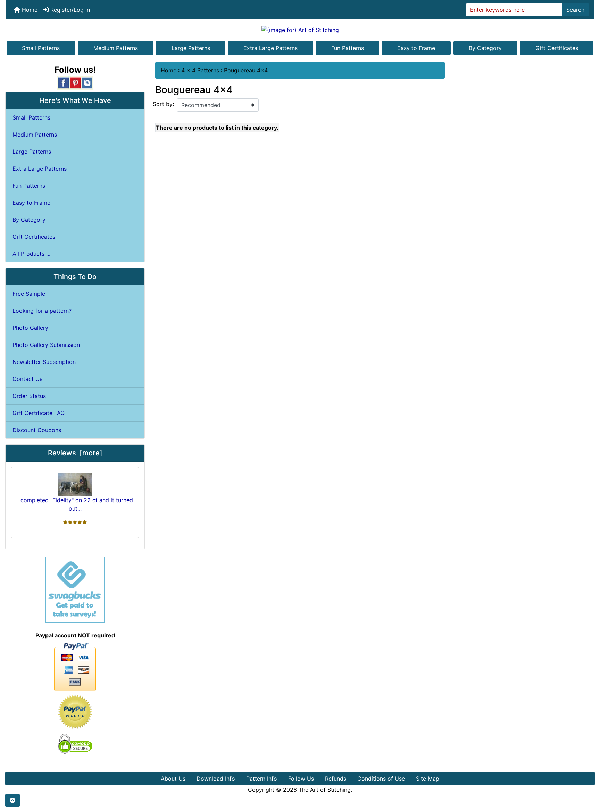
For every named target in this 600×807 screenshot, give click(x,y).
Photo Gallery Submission (46, 344)
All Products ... (31, 253)
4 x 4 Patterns (200, 70)
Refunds (335, 778)
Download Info (216, 778)
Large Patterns (191, 47)
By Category (485, 47)
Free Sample (28, 293)
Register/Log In (69, 9)
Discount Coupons (36, 429)
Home (29, 9)
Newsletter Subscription (44, 361)
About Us (173, 778)
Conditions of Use (381, 778)
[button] (12, 800)
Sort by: (163, 103)
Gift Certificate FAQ (38, 412)
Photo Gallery (30, 327)
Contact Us (27, 378)
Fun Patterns (347, 47)
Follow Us (301, 778)
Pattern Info (261, 778)
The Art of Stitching (325, 789)
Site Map (427, 778)
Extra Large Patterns (270, 47)
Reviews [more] (75, 453)
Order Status (29, 395)
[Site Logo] (300, 29)
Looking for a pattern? (42, 310)
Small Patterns (41, 47)
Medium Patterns (115, 47)
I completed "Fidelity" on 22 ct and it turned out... (75, 504)
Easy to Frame (416, 47)
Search (575, 9)
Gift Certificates (556, 47)
